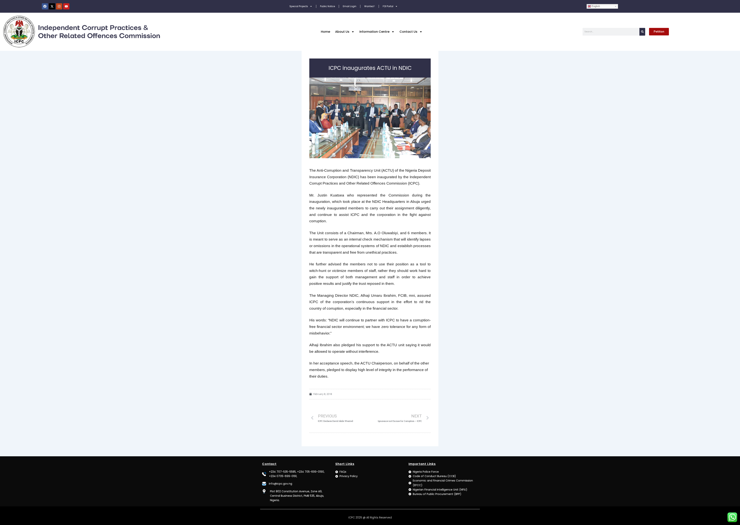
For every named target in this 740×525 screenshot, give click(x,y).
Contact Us (408, 31)
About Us (342, 31)
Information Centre (374, 31)
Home (325, 31)
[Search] (642, 32)
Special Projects (298, 6)
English (595, 6)
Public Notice (327, 6)
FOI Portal (388, 6)
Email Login (349, 6)
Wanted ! (369, 6)
